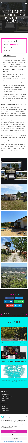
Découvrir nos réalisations (7, 396)
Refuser (14, 434)
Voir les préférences (14, 438)
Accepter (14, 431)
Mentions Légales (5, 408)
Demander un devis (5, 394)
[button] (26, 417)
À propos (3, 400)
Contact (3, 406)
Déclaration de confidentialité (17, 441)
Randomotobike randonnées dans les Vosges (14, 343)
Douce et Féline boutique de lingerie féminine (14, 361)
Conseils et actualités (6, 398)
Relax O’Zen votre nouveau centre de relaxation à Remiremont (14, 380)
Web (16, 44)
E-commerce (12, 44)
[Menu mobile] (26, 3)
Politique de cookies (8, 441)
